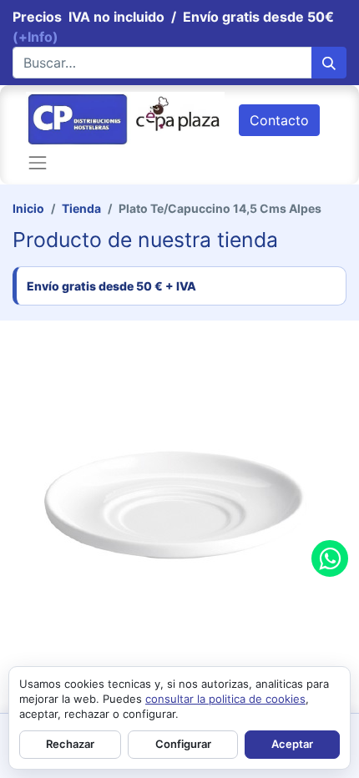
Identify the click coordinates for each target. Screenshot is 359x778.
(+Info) (35, 36)
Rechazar (70, 743)
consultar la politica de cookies (225, 698)
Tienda (81, 208)
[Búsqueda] (328, 62)
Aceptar (292, 743)
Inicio (28, 208)
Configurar (183, 743)
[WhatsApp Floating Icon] (330, 558)
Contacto (279, 120)
